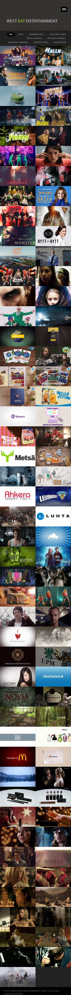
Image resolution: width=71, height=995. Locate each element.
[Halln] (53, 56)
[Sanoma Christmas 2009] (18, 777)
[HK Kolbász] (53, 376)
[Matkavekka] (18, 336)
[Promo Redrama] (18, 617)
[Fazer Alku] (53, 456)
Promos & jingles (18, 42)
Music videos (34, 38)
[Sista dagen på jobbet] (18, 96)
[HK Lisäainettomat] (18, 356)
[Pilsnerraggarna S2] (18, 56)
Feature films (58, 34)
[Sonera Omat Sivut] (53, 416)
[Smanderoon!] (18, 937)
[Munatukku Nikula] (53, 356)
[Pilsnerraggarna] (53, 76)
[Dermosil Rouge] (53, 777)
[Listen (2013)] (53, 556)
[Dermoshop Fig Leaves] (18, 837)
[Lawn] (53, 957)
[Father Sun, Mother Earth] (18, 977)
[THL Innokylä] (53, 436)
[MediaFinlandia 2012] (18, 637)
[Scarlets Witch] (53, 296)
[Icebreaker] (53, 576)
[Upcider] (18, 556)
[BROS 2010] (18, 877)
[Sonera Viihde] (18, 416)
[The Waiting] (18, 176)
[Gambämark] (18, 196)
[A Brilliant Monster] (18, 236)
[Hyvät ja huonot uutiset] (53, 136)
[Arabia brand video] (18, 737)
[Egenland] (18, 256)
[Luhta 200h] (53, 516)
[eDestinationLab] (53, 677)
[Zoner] (53, 536)
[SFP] (18, 536)
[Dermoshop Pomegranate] (18, 817)
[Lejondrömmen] (18, 116)
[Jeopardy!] (53, 96)
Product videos (57, 38)
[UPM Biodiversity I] (53, 717)
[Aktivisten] (53, 176)
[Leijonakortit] (53, 496)
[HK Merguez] (18, 376)
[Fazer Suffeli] (18, 436)
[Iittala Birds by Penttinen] (53, 737)
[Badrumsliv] (53, 156)
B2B (21, 34)
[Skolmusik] (18, 216)
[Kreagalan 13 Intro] (18, 657)
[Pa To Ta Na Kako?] (18, 316)
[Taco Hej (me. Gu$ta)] (18, 276)
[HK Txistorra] (18, 396)
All (11, 34)
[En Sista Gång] (53, 937)
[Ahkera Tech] (18, 496)
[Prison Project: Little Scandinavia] (18, 76)
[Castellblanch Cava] (53, 697)
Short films (41, 42)
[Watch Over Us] (53, 276)
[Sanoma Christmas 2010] (53, 757)
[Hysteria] (18, 576)
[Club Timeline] (53, 476)
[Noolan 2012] (53, 857)
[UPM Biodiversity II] (18, 717)
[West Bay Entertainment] (33, 20)
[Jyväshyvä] (53, 396)
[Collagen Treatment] (18, 476)
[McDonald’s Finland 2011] (18, 757)
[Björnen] (53, 877)
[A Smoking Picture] (18, 957)
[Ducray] (18, 677)
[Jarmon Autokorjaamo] (18, 516)
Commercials (36, 34)
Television (60, 42)
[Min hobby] (18, 136)
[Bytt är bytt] (53, 236)
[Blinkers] (53, 216)
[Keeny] (18, 897)
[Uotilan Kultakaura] (18, 597)
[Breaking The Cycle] (53, 256)
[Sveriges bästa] (53, 196)
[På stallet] (53, 116)
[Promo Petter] (53, 617)
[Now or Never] (53, 597)
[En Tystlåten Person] (18, 917)
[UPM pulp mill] (53, 657)
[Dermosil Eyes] (18, 797)
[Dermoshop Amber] (53, 817)
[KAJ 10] (18, 156)
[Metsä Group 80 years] (18, 456)
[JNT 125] (18, 857)
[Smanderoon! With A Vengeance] (53, 837)
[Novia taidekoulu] (18, 697)
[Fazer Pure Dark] (53, 336)
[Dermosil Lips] (53, 797)
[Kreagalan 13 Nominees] (53, 637)
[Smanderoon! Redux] (53, 917)
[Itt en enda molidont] (53, 316)
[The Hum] (18, 296)
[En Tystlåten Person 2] (53, 897)
